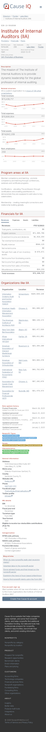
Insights (8, 703)
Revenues (5, 220)
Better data (9, 706)
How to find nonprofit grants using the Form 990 (22, 579)
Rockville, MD (24, 391)
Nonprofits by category (14, 642)
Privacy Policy (27, 722)
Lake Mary (24, 16)
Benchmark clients (12, 661)
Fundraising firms (11, 687)
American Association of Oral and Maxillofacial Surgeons (7, 351)
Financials (15, 41)
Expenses (16, 220)
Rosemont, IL (24, 346)
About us (8, 714)
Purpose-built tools (12, 709)
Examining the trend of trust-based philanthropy (22, 575)
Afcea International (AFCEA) (7, 339)
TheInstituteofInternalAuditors (17, 491)
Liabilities (35, 220)
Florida (15, 16)
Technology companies (14, 679)
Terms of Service (11, 722)
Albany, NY (23, 329)
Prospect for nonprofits (14, 655)
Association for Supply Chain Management (8, 384)
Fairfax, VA (23, 336)
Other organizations (12, 693)
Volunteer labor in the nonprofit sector (18, 566)
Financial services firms (14, 682)
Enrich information (12, 663)
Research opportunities (14, 658)
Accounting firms (11, 676)
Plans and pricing (11, 666)
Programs (5, 41)
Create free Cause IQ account (23, 599)
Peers (23, 41)
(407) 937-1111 (10, 486)
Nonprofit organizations (14, 685)
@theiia (8, 496)
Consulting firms (11, 690)
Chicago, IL (23, 308)
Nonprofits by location (13, 645)
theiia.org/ (9, 481)
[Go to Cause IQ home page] (17, 7)
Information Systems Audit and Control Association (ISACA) (8, 299)
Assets (25, 220)
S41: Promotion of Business (12, 57)
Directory (6, 16)
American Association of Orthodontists (7, 362)
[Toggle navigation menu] (41, 6)
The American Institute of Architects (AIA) (8, 322)
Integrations (9, 711)
